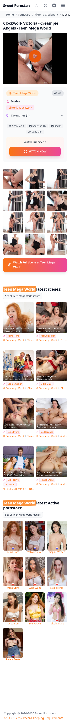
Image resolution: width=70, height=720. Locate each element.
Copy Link (37, 131)
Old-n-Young (30, 388)
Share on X (18, 126)
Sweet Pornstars (16, 5)
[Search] (36, 5)
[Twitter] (45, 5)
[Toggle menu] (63, 5)
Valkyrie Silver (48, 335)
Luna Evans (13, 431)
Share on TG (39, 126)
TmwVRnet (30, 435)
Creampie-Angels (63, 340)
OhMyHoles (63, 388)
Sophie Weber (15, 383)
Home (10, 14)
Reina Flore (13, 335)
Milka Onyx (46, 383)
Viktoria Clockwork (46, 14)
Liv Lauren (9, 484)
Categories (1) (20, 115)
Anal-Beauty (63, 435)
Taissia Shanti (47, 479)
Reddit (57, 126)
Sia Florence (47, 431)
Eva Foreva (13, 479)
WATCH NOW (37, 151)
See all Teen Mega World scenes (22, 296)
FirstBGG (30, 488)
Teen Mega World (24, 93)
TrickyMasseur (30, 340)
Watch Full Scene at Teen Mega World (34, 265)
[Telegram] (54, 5)
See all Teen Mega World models (23, 514)
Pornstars (24, 14)
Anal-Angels (63, 484)
